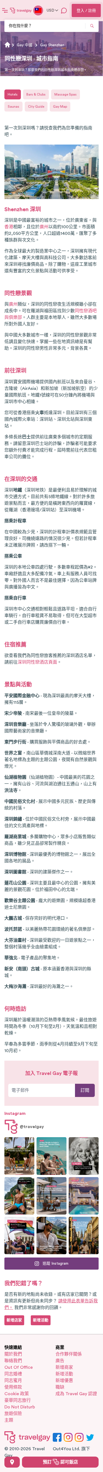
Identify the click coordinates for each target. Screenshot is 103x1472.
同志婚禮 (13, 1374)
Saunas (13, 106)
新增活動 (64, 1374)
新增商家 (64, 1367)
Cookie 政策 (16, 1394)
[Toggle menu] (5, 10)
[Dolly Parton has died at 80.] (84, 1156)
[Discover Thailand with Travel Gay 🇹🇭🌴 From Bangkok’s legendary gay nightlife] (19, 1196)
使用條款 (13, 1387)
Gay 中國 (24, 45)
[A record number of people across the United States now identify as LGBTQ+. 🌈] (19, 1235)
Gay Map (60, 106)
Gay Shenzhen (52, 45)
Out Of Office (18, 1367)
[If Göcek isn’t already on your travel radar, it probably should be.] (19, 1156)
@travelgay (32, 1127)
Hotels (13, 94)
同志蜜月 (13, 1380)
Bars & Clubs (36, 94)
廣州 (44, 227)
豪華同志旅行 (17, 1400)
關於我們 (13, 1354)
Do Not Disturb (19, 1407)
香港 (8, 227)
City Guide (36, 106)
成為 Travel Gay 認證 (76, 1394)
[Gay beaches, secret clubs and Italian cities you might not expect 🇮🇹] (51, 1156)
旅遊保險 (13, 1413)
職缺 (59, 1387)
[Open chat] (64, 10)
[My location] (12, 1462)
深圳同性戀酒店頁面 (37, 662)
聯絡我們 (13, 1361)
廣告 (59, 1361)
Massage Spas (65, 94)
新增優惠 (64, 1380)
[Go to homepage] (21, 10)
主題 (8, 1420)
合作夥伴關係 (68, 1354)
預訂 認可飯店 (60, 1462)
